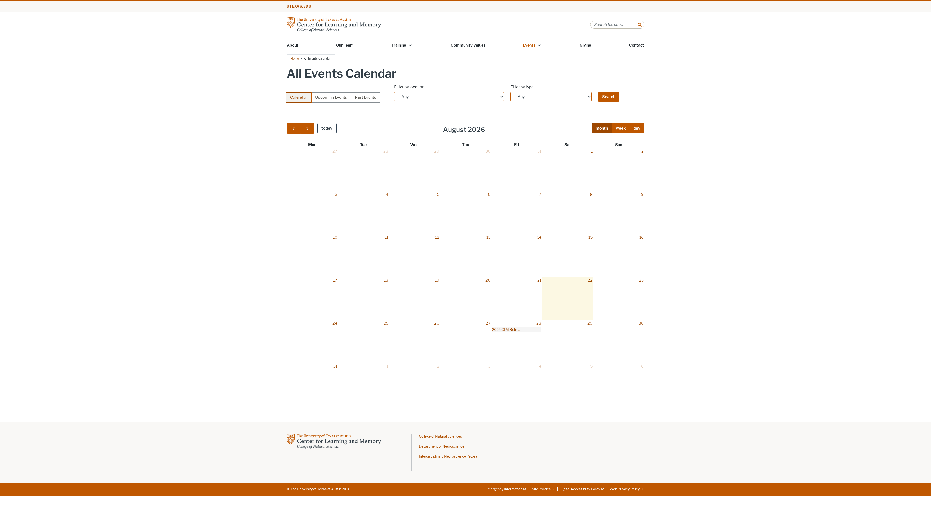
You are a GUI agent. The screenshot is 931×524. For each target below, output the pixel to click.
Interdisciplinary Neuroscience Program (450, 456)
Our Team (345, 45)
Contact (636, 45)
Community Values (468, 45)
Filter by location (409, 87)
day (637, 128)
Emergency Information (503, 489)
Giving (585, 45)
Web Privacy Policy (625, 489)
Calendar (298, 97)
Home (295, 58)
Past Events (365, 97)
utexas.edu (299, 6)
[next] (307, 128)
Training (398, 45)
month (602, 128)
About (292, 45)
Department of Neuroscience (441, 446)
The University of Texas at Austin (315, 489)
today (326, 128)
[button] (410, 45)
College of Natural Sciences (440, 436)
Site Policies (541, 489)
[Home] (334, 24)
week (621, 128)
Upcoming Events (331, 97)
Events (529, 45)
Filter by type (522, 87)
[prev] (294, 128)
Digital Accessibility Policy (580, 489)
